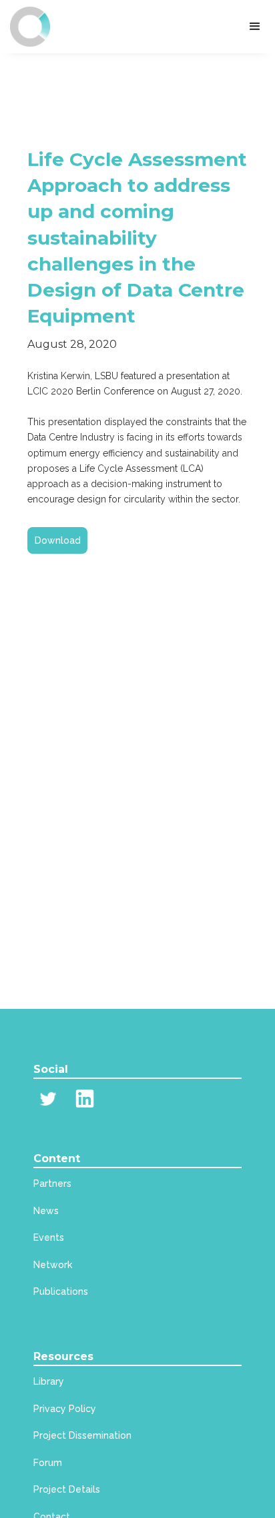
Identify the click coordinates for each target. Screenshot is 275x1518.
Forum (47, 1462)
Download (58, 540)
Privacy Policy (64, 1408)
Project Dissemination (82, 1435)
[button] (255, 27)
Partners (52, 1183)
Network (52, 1264)
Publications (60, 1291)
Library (48, 1381)
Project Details (66, 1489)
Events (48, 1237)
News (46, 1210)
